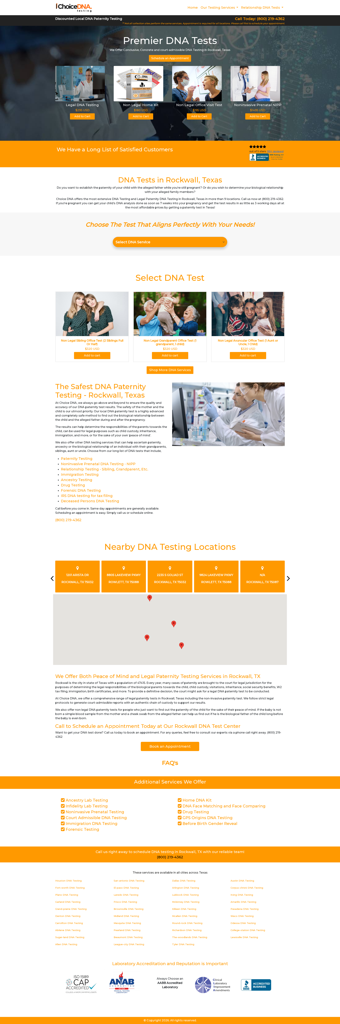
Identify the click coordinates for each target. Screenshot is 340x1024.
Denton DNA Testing (67, 916)
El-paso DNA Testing (126, 887)
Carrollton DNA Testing (69, 923)
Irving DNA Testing (242, 894)
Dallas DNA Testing (183, 880)
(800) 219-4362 (68, 520)
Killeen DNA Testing (184, 908)
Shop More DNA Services (170, 370)
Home (193, 8)
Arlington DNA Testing (185, 887)
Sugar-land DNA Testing (69, 937)
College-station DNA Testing (248, 930)
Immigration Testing (80, 474)
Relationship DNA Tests (261, 8)
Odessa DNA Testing (243, 923)
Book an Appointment (170, 746)
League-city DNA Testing (129, 944)
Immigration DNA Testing (91, 823)
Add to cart (92, 355)
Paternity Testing (76, 458)
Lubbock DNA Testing (185, 894)
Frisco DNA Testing (125, 901)
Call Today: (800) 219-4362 (260, 18)
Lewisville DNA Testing (244, 937)
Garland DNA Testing (67, 901)
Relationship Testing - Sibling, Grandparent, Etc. (104, 469)
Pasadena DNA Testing (245, 908)
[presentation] (51, 578)
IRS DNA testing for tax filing (87, 496)
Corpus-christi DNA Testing (247, 887)
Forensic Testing (82, 829)
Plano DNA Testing (66, 894)
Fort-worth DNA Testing (70, 887)
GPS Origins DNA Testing (207, 817)
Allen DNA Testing (66, 944)
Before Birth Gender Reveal (209, 823)
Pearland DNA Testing (127, 930)
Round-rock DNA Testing (187, 923)
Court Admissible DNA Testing (96, 817)
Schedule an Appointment (170, 58)
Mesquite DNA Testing (127, 923)
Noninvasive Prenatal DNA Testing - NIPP (98, 464)
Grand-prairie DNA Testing (71, 908)
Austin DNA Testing (242, 880)
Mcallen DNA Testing (184, 916)
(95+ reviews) (275, 151)
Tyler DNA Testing (183, 944)
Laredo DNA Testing (126, 894)
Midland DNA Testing (126, 916)
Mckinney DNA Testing (185, 901)
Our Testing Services (218, 8)
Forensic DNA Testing (81, 490)
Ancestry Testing (76, 480)
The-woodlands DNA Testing (189, 937)
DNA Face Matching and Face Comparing (223, 806)
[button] (149, 598)
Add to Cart (82, 116)
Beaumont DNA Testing (128, 937)
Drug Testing (73, 485)
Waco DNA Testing (242, 916)
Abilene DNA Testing (67, 930)
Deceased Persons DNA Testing (90, 501)
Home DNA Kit (197, 800)
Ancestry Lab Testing (86, 800)
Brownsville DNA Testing (128, 908)
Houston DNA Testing (68, 880)
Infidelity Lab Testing (86, 806)
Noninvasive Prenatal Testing (94, 812)
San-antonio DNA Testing (129, 880)
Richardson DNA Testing (187, 930)
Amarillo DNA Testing (243, 901)
